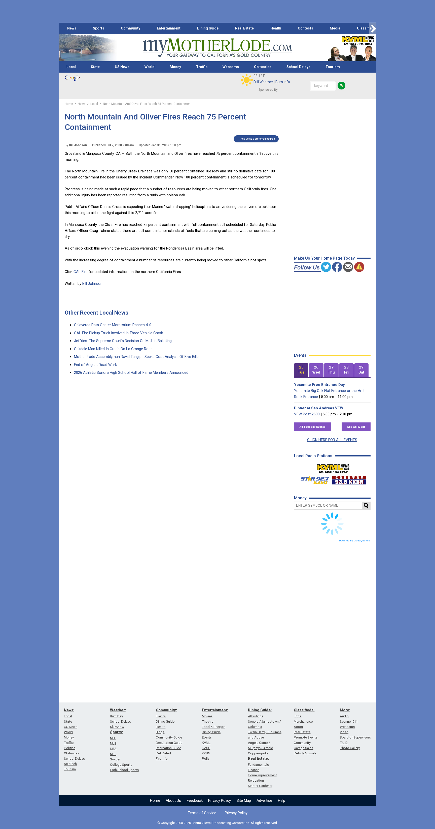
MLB (113, 743)
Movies (207, 716)
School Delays (298, 67)
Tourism (332, 67)
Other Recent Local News (96, 313)
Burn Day (116, 716)
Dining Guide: (260, 710)
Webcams (231, 67)
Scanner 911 (349, 721)
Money (175, 67)
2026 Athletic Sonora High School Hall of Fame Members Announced (131, 372)
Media (335, 28)
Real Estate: (258, 758)
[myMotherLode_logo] (217, 47)
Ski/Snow (117, 727)
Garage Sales (303, 748)
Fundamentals (258, 764)
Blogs (160, 732)
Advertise (264, 800)
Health (275, 28)
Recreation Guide (168, 748)
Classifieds (366, 28)
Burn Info (282, 82)
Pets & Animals (305, 753)
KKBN (206, 753)
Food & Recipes (213, 727)
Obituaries (262, 67)
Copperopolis (258, 753)
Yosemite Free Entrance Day (319, 384)
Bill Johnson (92, 283)
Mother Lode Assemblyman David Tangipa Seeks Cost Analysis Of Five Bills (136, 356)
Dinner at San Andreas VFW (318, 408)
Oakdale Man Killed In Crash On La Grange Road (113, 349)
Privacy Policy (219, 800)
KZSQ (206, 748)
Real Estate (244, 28)
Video (344, 732)
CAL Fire (81, 271)
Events (161, 716)
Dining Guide (208, 28)
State (95, 67)
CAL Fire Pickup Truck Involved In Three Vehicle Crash (118, 333)
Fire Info (162, 758)
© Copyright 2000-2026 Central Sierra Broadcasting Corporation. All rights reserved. (217, 823)
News (71, 28)
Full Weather (263, 82)
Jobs (297, 716)
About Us (173, 800)
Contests (305, 28)
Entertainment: (215, 710)
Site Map (244, 800)
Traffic (201, 67)
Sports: (116, 732)
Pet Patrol (163, 753)
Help (281, 800)
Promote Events (305, 737)
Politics (69, 748)
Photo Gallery (350, 748)
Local (71, 67)
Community (130, 28)
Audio (344, 716)
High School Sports (124, 770)
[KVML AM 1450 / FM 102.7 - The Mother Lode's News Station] (333, 467)
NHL (113, 754)
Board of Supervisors (355, 737)
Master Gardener (260, 786)
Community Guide (169, 737)
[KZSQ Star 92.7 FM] (312, 479)
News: (69, 710)
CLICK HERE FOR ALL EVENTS (332, 440)
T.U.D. (344, 743)
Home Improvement (262, 775)
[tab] (301, 370)
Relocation (256, 780)
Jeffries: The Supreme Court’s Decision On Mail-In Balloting (123, 341)
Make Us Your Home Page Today (324, 258)
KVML (206, 743)
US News (122, 67)
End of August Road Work (95, 364)
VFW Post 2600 (307, 414)
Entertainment (168, 28)
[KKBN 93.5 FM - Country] (349, 479)
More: (345, 710)
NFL (113, 738)
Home (155, 800)
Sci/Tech (70, 764)
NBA (113, 749)
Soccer (115, 759)
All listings (255, 716)
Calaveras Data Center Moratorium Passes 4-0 (112, 325)
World (149, 67)
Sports (98, 28)
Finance (253, 770)
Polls (205, 758)
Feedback (195, 800)
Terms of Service (202, 813)
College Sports (121, 764)
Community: (166, 710)
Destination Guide (169, 743)
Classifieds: (304, 710)
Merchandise (303, 721)
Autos (298, 727)
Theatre (207, 721)
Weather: (118, 710)
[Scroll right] (372, 28)
